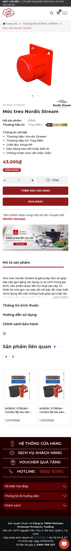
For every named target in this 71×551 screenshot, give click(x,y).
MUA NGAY (35, 201)
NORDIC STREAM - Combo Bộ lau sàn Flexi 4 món (17, 411)
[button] (6, 356)
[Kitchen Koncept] (35, 237)
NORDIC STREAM (14, 105)
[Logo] (8, 13)
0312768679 (40, 537)
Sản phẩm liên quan (27, 346)
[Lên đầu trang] (6, 544)
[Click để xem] (35, 65)
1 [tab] (33, 96)
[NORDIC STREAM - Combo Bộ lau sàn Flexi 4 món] (20, 386)
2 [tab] (38, 96)
